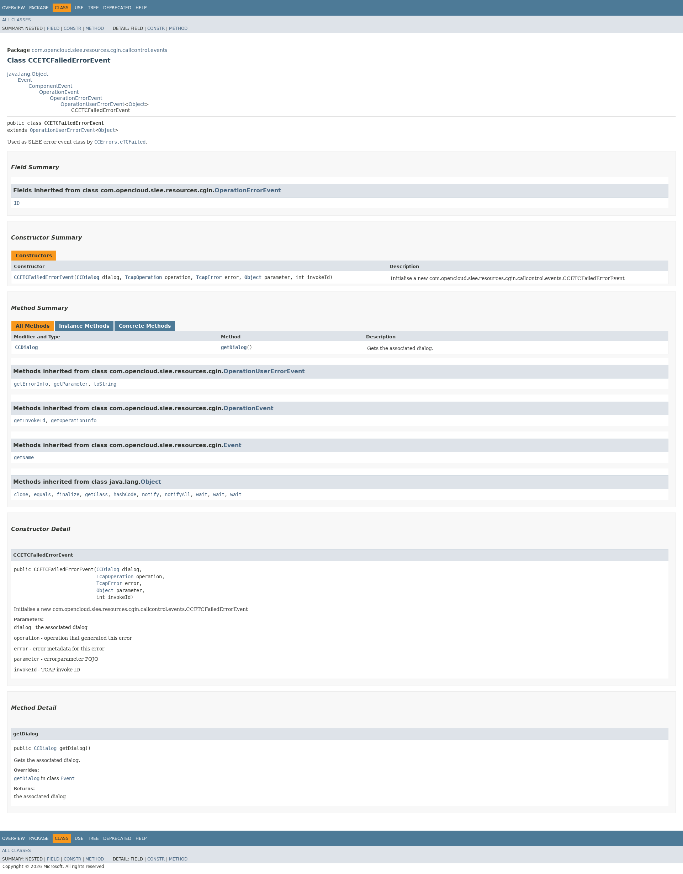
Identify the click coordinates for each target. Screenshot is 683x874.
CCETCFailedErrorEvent (44, 277)
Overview (13, 7)
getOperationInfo (73, 420)
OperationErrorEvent (76, 98)
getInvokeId (29, 420)
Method (94, 28)
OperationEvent (59, 92)
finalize (68, 494)
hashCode (124, 494)
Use (79, 7)
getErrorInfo (31, 384)
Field (53, 28)
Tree (93, 7)
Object (136, 104)
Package (39, 7)
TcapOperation (143, 277)
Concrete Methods (145, 326)
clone (21, 494)
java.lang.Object (27, 74)
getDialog (234, 347)
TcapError (209, 277)
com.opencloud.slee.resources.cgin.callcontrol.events (99, 50)
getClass (96, 494)
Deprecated (117, 7)
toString (105, 384)
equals (42, 494)
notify (150, 494)
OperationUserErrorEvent (92, 104)
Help (141, 7)
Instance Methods (84, 326)
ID (17, 203)
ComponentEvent (50, 86)
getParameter (71, 384)
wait (201, 494)
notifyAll (177, 494)
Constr (72, 28)
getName (24, 457)
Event (25, 80)
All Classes (16, 19)
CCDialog (87, 277)
